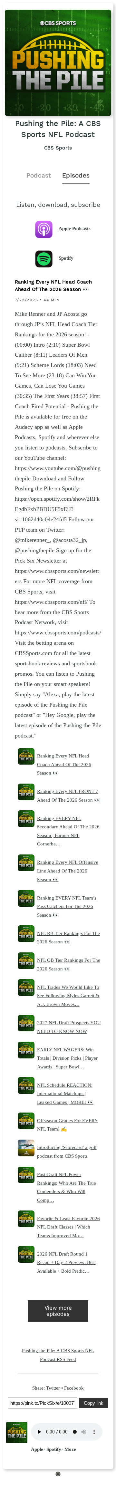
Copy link (93, 1403)
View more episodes (58, 1311)
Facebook (74, 1388)
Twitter (53, 1388)
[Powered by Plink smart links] (57, 1475)
